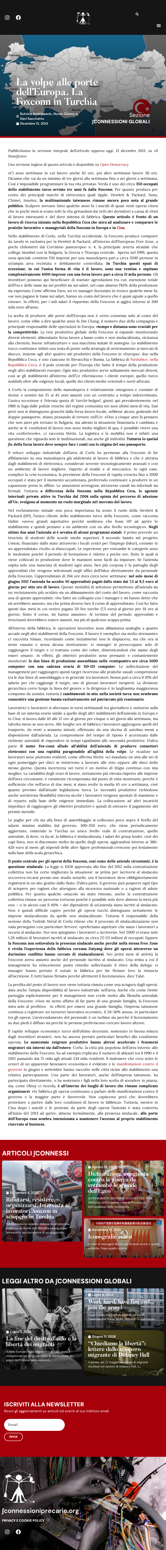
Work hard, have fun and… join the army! (121, 1305)
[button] (158, 25)
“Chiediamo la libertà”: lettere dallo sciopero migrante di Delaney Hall (118, 1349)
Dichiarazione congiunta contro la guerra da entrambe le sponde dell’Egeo (118, 1182)
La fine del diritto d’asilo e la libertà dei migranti (41, 1342)
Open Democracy (114, 164)
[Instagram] (7, 17)
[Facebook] (18, 17)
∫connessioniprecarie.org (40, 1510)
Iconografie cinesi (110, 1237)
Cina (121, 227)
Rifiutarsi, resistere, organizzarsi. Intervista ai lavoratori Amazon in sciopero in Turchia (38, 1208)
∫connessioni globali (121, 121)
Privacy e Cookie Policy (23, 1520)
